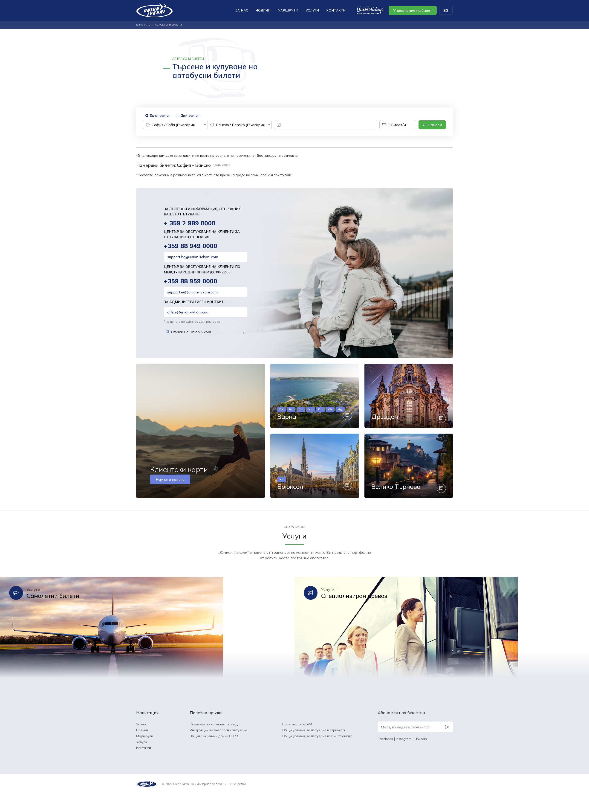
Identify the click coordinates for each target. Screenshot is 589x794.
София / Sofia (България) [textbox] (174, 124)
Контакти (336, 10)
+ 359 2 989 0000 (189, 223)
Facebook (385, 739)
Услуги (312, 10)
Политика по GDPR (297, 724)
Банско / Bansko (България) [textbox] (241, 124)
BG (445, 10)
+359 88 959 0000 (190, 281)
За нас (241, 10)
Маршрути (288, 10)
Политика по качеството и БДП (215, 724)
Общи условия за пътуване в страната (313, 730)
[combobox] (175, 124)
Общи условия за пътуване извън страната (317, 736)
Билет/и (397, 124)
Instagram (404, 739)
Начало (144, 24)
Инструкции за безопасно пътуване (218, 730)
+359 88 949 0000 (190, 246)
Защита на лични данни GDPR (214, 736)
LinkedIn (421, 739)
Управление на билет (412, 10)
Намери (434, 124)
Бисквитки (238, 784)
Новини (263, 10)
